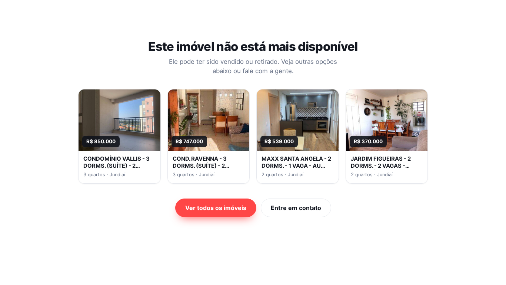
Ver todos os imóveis (215, 208)
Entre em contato (296, 208)
